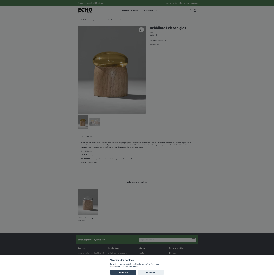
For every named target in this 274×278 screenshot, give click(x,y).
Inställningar (150, 272)
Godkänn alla (123, 272)
